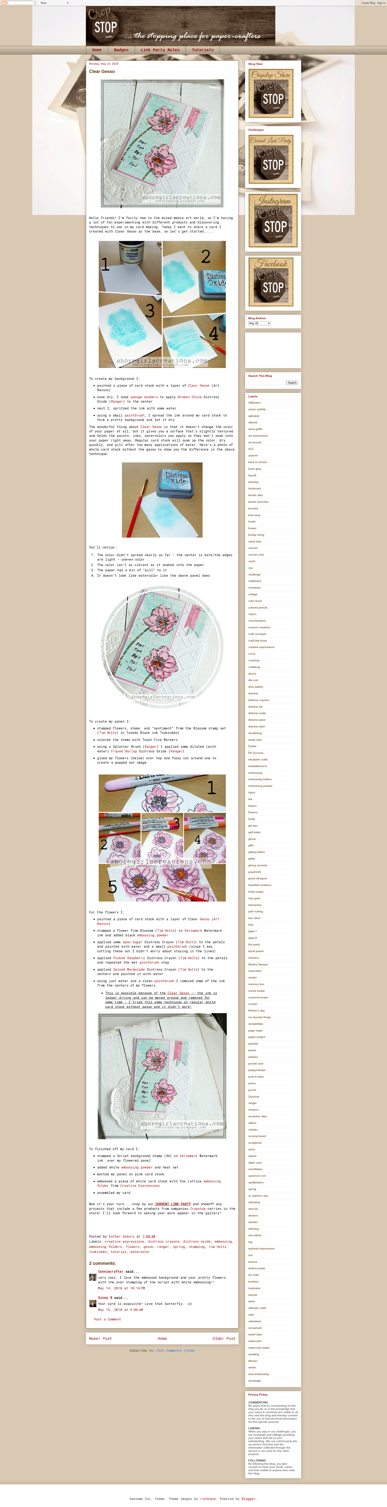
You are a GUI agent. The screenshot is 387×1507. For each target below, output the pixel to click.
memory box (256, 984)
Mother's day (256, 1010)
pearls (252, 1050)
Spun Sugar (132, 942)
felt (250, 799)
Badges (121, 50)
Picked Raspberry (129, 958)
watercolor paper (259, 1347)
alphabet (253, 416)
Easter (252, 746)
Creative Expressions (140, 1185)
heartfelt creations (259, 885)
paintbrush (133, 415)
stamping (197, 1246)
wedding (253, 1354)
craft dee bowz (257, 640)
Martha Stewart (258, 964)
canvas (252, 547)
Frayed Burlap (124, 751)
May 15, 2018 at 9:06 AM (120, 1310)
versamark (255, 1327)
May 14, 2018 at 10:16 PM (121, 1288)
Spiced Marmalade (130, 969)
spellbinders (256, 1182)
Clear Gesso (199, 385)
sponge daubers (145, 397)
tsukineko (98, 1251)
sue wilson (255, 1235)
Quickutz (253, 1096)
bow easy (254, 515)
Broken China (190, 397)
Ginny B (105, 1297)
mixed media (256, 990)
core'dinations (257, 620)
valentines (254, 1321)
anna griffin (255, 429)
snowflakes (255, 1169)
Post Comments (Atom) (176, 1350)
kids (250, 924)
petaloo (253, 1056)
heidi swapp (255, 891)
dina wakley (255, 686)
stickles (253, 1222)
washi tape (255, 1334)
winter (252, 1367)
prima (252, 1083)
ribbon (252, 1123)
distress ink (255, 706)
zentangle (254, 1380)
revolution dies (257, 1116)
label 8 (252, 938)
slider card (255, 1162)
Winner (252, 1361)
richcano (208, 1499)
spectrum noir (257, 1175)
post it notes (256, 1076)
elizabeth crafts (258, 759)
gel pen (253, 825)
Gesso (203, 919)
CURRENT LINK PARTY (173, 1204)
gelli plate (254, 832)
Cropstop (198, 1208)
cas (250, 567)
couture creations (259, 627)
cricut (251, 653)
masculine (254, 970)
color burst (255, 600)
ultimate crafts (257, 1308)
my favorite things (259, 1017)
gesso (148, 1246)
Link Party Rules (160, 50)
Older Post (224, 1338)
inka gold (254, 898)
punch (252, 1090)
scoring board (257, 1136)
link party (254, 944)
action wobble (257, 409)
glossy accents (257, 865)
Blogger (249, 1499)
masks (252, 977)
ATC (251, 449)
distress (253, 693)
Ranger (117, 401)
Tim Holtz (108, 732)
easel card (255, 739)
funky (251, 818)
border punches (258, 501)
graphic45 (254, 871)
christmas (254, 587)
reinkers (253, 1109)
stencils (253, 1208)
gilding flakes (256, 852)
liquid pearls (256, 951)
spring (179, 1246)
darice (252, 673)
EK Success (255, 752)
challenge (254, 574)
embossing (223, 1241)
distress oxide (197, 1241)
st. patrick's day (258, 1195)
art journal (254, 442)
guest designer (257, 878)
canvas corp (256, 554)
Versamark (194, 930)
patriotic (253, 1043)
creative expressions (124, 1241)
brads (252, 521)
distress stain (256, 726)
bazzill (252, 475)
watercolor (140, 1251)
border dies (255, 495)
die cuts (253, 680)
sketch (252, 1156)
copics (252, 614)
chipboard (254, 581)
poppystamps (256, 1070)
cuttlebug (254, 667)
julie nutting (255, 911)
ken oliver (254, 918)
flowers (132, 1246)
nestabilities (255, 1023)
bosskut (253, 508)
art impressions (258, 435)
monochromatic (258, 997)
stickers (253, 1215)
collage (252, 594)
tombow (253, 1281)
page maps (255, 1030)
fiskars (252, 805)
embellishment (257, 766)
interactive (254, 905)
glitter (251, 858)
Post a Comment (107, 1319)
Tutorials (203, 50)
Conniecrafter (111, 1271)
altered (252, 422)
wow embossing (258, 1374)
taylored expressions (261, 1248)
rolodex (253, 1129)
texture (252, 1261)
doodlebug (255, 733)
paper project (256, 1037)
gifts (251, 845)
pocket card (255, 1063)
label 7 (252, 931)
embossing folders (105, 1246)
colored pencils (257, 607)
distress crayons (163, 1241)
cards (251, 561)
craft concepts (257, 634)
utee (251, 1314)
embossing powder (153, 935)
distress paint (256, 719)
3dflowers (254, 402)
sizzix (251, 1149)
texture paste (256, 1268)
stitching (253, 1228)
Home (97, 50)
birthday (253, 482)
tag (250, 1241)
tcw (250, 1255)
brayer (252, 528)
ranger (163, 1246)
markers (253, 957)
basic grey (254, 468)
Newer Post (100, 1338)
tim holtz (217, 1246)
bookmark (254, 488)
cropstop (253, 660)
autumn (253, 455)
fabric (251, 792)
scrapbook (255, 1142)
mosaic (252, 1003)
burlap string (256, 534)
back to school (257, 462)
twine (251, 1301)
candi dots (254, 541)
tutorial (118, 1251)
